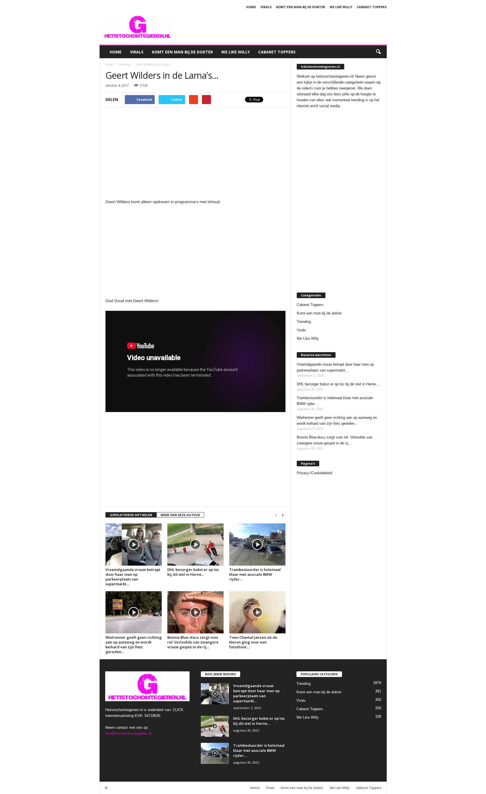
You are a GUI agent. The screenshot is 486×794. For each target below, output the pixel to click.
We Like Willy (341, 7)
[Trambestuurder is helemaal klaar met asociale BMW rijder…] (257, 544)
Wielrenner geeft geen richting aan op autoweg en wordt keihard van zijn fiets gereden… (133, 644)
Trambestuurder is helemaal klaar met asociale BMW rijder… (255, 574)
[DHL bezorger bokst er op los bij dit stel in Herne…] (195, 544)
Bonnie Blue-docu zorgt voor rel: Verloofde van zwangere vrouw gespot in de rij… (193, 642)
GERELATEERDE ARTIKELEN (131, 515)
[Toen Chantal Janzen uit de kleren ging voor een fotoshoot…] (257, 612)
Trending (304, 322)
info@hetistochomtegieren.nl (128, 733)
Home (251, 7)
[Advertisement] (284, 26)
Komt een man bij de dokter (300, 7)
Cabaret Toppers (372, 7)
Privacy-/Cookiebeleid (314, 473)
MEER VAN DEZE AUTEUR (180, 515)
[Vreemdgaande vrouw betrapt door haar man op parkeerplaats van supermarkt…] (133, 544)
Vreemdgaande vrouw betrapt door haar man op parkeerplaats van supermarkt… (132, 576)
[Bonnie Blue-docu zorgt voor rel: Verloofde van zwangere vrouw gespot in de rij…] (195, 612)
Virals (266, 7)
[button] (378, 52)
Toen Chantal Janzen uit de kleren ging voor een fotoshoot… (253, 642)
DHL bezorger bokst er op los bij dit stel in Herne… (193, 572)
